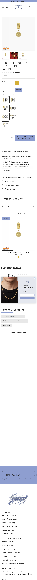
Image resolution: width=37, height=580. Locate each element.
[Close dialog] (35, 278)
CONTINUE (27, 297)
